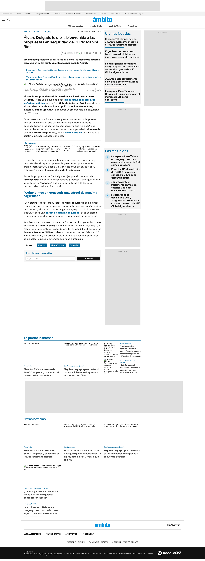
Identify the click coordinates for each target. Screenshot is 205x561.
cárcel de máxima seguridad (62, 212)
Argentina (132, 26)
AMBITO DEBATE (125, 542)
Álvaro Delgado (58, 245)
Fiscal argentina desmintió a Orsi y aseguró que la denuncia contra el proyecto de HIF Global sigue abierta (122, 68)
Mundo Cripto (96, 26)
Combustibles (115, 14)
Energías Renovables (43, 14)
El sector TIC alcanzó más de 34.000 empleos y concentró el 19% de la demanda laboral (121, 41)
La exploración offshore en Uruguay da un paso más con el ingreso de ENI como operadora (122, 95)
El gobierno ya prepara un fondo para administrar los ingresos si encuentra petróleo (122, 54)
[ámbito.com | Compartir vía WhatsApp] (84, 53)
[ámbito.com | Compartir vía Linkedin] (93, 53)
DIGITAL (76, 542)
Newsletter (199, 26)
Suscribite (88, 258)
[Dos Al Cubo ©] (169, 553)
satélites (28, 14)
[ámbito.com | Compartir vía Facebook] (87, 53)
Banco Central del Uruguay (134, 14)
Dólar (19, 14)
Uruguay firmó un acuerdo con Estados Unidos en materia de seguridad (88, 148)
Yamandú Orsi (91, 14)
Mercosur (58, 14)
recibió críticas (74, 132)
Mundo (37, 31)
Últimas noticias (75, 26)
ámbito (27, 31)
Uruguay (47, 31)
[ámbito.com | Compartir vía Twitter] (90, 53)
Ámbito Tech (115, 26)
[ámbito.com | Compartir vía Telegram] (96, 53)
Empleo (103, 14)
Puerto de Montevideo (74, 14)
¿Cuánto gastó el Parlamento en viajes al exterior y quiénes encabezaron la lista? (121, 81)
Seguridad (74, 245)
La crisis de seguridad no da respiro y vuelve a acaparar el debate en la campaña (48, 148)
